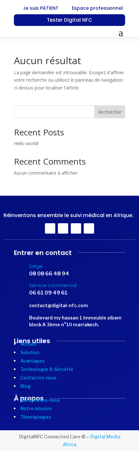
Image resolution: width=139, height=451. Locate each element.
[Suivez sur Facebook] (50, 228)
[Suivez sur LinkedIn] (76, 228)
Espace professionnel (97, 8)
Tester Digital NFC (69, 20)
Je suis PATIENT (41, 8)
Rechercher (110, 112)
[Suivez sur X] (63, 228)
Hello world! (26, 143)
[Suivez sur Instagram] (89, 228)
